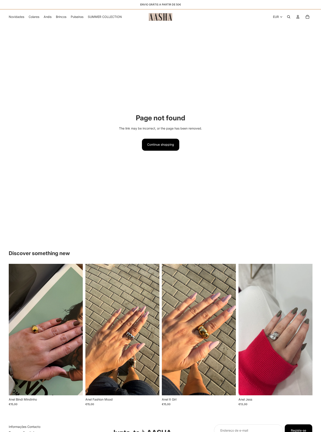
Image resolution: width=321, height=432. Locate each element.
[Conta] (298, 17)
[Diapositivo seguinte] (76, 329)
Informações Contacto (24, 427)
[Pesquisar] (288, 17)
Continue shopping (160, 144)
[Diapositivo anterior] (15, 329)
